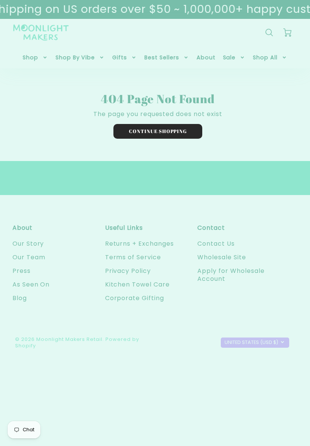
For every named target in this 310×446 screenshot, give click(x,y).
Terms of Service (133, 257)
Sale (229, 57)
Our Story (28, 243)
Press (21, 270)
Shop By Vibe (75, 57)
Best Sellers (161, 57)
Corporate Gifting (134, 298)
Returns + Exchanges (139, 243)
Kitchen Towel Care (137, 284)
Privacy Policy (128, 270)
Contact (211, 227)
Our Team (28, 257)
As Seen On (31, 284)
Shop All (265, 57)
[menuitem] (35, 57)
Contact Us (216, 243)
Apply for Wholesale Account (230, 274)
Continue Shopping (158, 131)
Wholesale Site (221, 257)
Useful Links (124, 227)
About (206, 57)
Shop (30, 57)
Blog (19, 298)
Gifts (119, 57)
